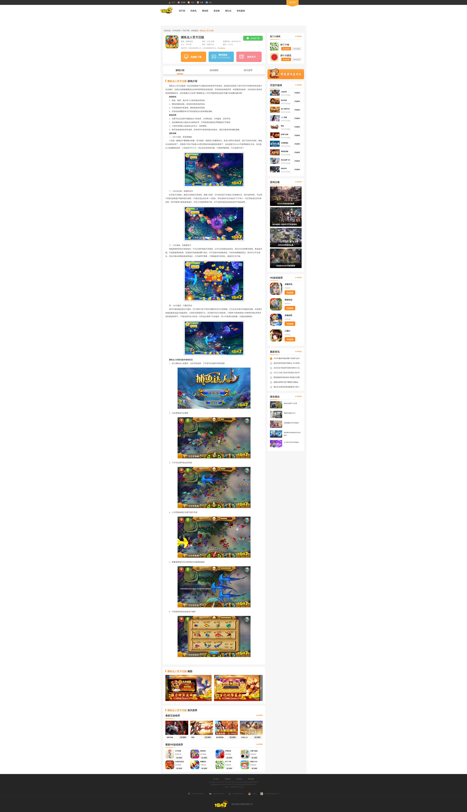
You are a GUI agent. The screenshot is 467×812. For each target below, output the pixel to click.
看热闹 (205, 11)
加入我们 (239, 779)
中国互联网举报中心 (198, 794)
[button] (167, 688)
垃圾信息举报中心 (238, 794)
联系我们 (228, 779)
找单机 (193, 11)
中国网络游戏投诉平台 (271, 794)
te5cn (210, 2)
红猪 (201, 2)
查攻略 (217, 11)
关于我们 (216, 779)
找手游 (182, 11)
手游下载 (185, 30)
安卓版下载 (255, 38)
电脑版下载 (196, 56)
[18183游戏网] (167, 10)
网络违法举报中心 (219, 794)
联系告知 (222, 48)
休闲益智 (194, 30)
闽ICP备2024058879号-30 (247, 784)
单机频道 (241, 11)
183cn (192, 2)
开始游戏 (290, 292)
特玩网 (183, 2)
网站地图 (251, 779)
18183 (173, 2)
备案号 (254, 794)
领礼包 (228, 11)
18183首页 (176, 30)
